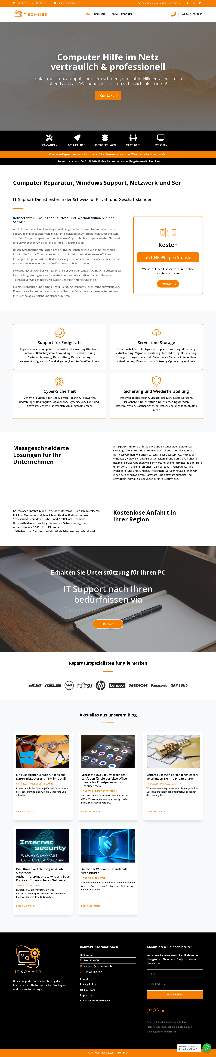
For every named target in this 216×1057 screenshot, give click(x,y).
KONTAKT (167, 283)
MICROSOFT (36, 783)
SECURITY (49, 783)
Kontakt (126, 14)
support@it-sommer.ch (98, 966)
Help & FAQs (87, 989)
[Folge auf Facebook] (187, 2)
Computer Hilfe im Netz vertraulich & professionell (108, 61)
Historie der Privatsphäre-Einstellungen (169, 1027)
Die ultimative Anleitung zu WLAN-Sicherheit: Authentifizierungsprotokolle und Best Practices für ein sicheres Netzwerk (42, 874)
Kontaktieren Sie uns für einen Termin (161, 2)
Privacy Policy (88, 984)
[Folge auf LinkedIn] (200, 2)
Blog (115, 14)
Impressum (86, 995)
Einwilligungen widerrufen (161, 1032)
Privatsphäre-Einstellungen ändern (167, 1022)
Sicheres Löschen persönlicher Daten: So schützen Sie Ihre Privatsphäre (172, 776)
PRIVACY (164, 783)
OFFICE (113, 791)
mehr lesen (25, 812)
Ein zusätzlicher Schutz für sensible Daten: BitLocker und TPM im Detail (41, 776)
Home (87, 14)
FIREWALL (100, 877)
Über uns (99, 14)
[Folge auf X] (193, 2)
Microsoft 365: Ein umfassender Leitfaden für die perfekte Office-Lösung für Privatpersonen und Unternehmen (104, 780)
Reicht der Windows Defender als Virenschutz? (104, 871)
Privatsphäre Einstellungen (96, 1000)
